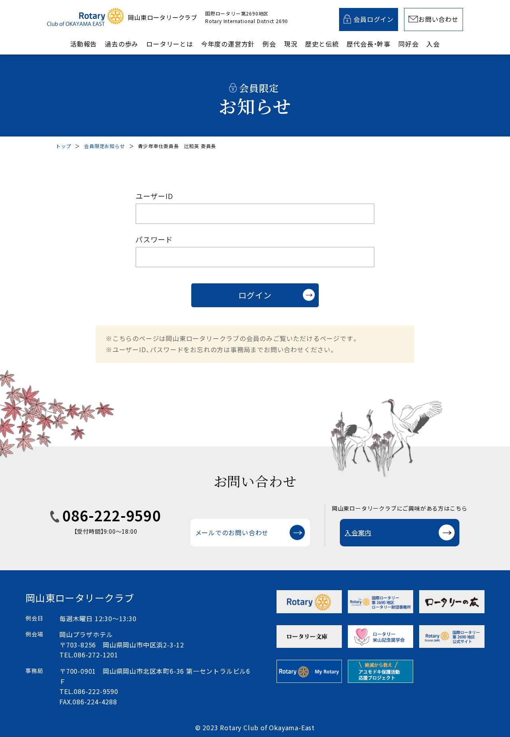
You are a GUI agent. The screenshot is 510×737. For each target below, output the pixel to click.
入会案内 (358, 532)
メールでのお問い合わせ (232, 532)
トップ (63, 145)
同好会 (408, 44)
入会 (433, 44)
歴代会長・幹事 (368, 44)
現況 (291, 44)
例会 (269, 44)
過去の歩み (121, 44)
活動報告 (83, 44)
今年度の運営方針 (228, 44)
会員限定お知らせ (104, 145)
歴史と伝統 (322, 44)
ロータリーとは (169, 44)
